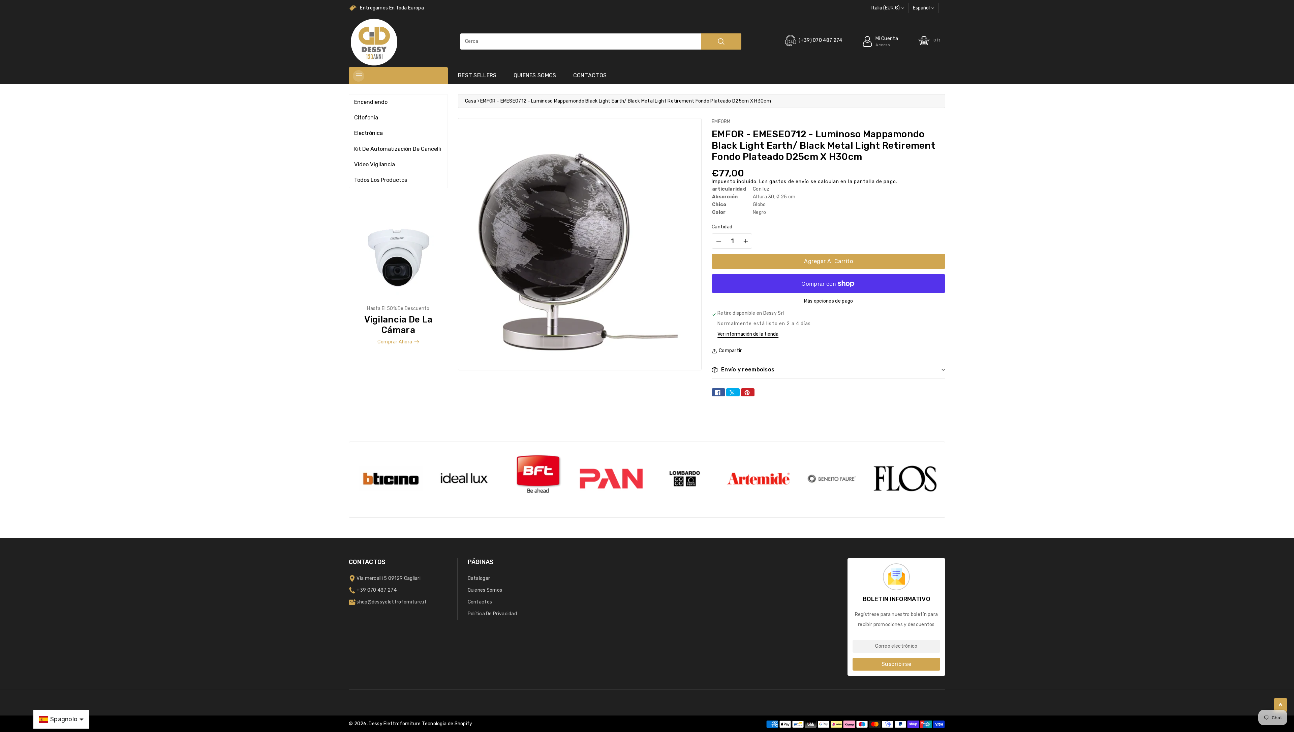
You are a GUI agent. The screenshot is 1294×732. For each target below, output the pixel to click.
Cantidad (722, 227)
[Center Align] (358, 76)
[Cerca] (721, 41)
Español (921, 8)
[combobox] (600, 41)
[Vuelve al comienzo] (1280, 705)
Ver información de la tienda (747, 334)
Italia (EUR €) (885, 8)
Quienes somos (535, 75)
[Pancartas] (398, 279)
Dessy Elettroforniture (395, 724)
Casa (470, 101)
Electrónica (368, 133)
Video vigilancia (374, 164)
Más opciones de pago (828, 301)
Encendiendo (371, 102)
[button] (828, 369)
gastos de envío (789, 182)
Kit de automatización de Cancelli (397, 149)
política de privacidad (492, 614)
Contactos (590, 75)
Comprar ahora (394, 342)
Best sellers (477, 75)
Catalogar (479, 578)
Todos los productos (380, 180)
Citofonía (366, 117)
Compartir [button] (730, 351)
